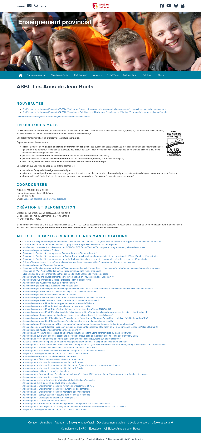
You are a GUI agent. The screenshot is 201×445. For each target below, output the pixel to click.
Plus (160, 75)
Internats (96, 75)
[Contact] (29, 6)
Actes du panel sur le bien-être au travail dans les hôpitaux (50, 382)
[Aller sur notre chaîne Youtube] (168, 6)
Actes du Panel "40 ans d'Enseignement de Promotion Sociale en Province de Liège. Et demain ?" (68, 276)
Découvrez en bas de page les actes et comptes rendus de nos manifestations (53, 116)
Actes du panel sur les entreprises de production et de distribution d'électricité (59, 379)
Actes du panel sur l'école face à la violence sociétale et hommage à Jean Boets (60, 347)
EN (43, 6)
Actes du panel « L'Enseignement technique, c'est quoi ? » (50, 397)
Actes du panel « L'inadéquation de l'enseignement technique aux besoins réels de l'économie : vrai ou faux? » (74, 406)
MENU (20, 6)
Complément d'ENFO (73, 428)
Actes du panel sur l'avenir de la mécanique (43, 376)
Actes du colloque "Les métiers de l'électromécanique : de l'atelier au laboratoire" (60, 291)
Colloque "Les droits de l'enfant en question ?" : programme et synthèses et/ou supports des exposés (70, 244)
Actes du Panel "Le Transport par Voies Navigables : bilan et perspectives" (57, 279)
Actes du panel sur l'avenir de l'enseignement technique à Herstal (53, 362)
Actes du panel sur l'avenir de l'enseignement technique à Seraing (53, 368)
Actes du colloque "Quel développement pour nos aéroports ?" (52, 329)
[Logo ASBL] (174, 143)
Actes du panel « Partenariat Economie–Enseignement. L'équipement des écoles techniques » (66, 403)
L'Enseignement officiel (80, 422)
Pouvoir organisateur (36, 75)
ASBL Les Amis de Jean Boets (122, 428)
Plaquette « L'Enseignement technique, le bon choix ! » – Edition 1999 (55, 353)
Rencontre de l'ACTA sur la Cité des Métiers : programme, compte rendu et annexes (62, 270)
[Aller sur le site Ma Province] (183, 6)
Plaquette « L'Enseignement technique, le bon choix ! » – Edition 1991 (55, 409)
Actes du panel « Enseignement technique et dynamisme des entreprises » (57, 388)
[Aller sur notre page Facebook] (162, 6)
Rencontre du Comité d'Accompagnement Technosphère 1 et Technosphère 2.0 (60, 253)
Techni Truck (113, 75)
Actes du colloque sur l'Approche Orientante (43, 264)
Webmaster (137, 439)
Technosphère (130, 75)
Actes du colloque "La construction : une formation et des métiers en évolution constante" (64, 297)
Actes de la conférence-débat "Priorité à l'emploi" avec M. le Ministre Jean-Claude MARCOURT (67, 309)
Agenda (59, 422)
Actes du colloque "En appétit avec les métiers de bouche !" (50, 294)
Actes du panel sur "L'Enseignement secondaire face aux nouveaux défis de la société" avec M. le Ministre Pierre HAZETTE (80, 335)
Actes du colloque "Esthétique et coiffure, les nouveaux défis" (51, 285)
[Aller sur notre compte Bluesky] (176, 6)
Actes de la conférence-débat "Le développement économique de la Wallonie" (59, 303)
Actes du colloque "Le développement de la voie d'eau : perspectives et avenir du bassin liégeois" (68, 315)
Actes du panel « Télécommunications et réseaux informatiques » (53, 359)
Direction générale (59, 75)
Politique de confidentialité (118, 439)
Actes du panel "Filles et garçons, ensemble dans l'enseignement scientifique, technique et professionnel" (72, 338)
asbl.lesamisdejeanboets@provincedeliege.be (45, 198)
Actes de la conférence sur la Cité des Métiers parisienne (49, 356)
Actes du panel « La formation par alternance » (44, 400)
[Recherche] (36, 6)
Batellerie (147, 75)
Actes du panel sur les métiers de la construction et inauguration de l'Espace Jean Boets (64, 350)
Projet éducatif (81, 75)
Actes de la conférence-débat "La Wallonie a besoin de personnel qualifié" (57, 306)
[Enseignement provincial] (21, 75)
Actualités (46, 422)
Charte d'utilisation (95, 439)
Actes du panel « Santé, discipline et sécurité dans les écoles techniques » (57, 394)
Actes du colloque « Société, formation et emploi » (46, 371)
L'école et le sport (138, 422)
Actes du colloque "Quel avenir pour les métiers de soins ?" (50, 282)
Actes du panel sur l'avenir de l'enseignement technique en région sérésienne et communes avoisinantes (71, 365)
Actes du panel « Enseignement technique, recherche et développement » (57, 391)
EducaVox (95, 428)
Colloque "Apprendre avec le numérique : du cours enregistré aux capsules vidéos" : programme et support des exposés (79, 262)
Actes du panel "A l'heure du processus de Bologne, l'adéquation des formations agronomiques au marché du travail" (77, 332)
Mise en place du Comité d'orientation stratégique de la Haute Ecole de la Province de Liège (65, 273)
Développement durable (111, 422)
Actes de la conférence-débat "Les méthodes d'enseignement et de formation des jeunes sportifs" (68, 320)
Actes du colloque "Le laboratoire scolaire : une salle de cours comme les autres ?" (61, 300)
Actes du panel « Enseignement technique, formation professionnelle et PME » (59, 385)
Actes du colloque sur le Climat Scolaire (41, 250)
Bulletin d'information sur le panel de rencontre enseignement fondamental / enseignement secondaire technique (75, 341)
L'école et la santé (162, 422)
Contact (32, 422)
